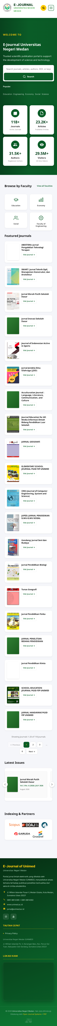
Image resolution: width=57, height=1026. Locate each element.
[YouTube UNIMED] (13, 916)
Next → (32, 751)
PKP (45, 1014)
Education (7, 94)
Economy (29, 94)
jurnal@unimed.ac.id (15, 909)
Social (37, 94)
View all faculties (44, 186)
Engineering (18, 94)
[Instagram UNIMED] (6, 916)
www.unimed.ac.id (15, 904)
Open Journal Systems (32, 1014)
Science (45, 94)
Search (30, 76)
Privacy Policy (11, 933)
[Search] (43, 8)
